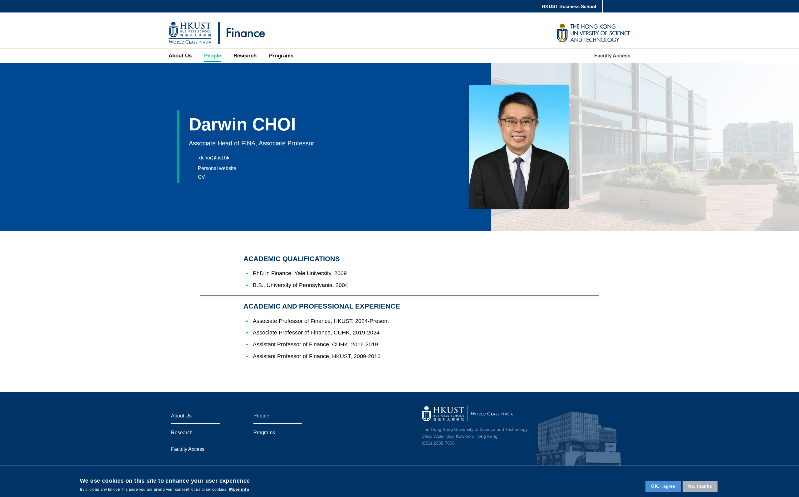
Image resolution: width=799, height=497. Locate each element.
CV (201, 177)
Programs (281, 56)
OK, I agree (663, 485)
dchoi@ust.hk (213, 157)
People (212, 56)
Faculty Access (187, 449)
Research (245, 56)
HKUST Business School (569, 6)
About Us (180, 56)
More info (239, 488)
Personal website (217, 168)
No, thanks (700, 485)
